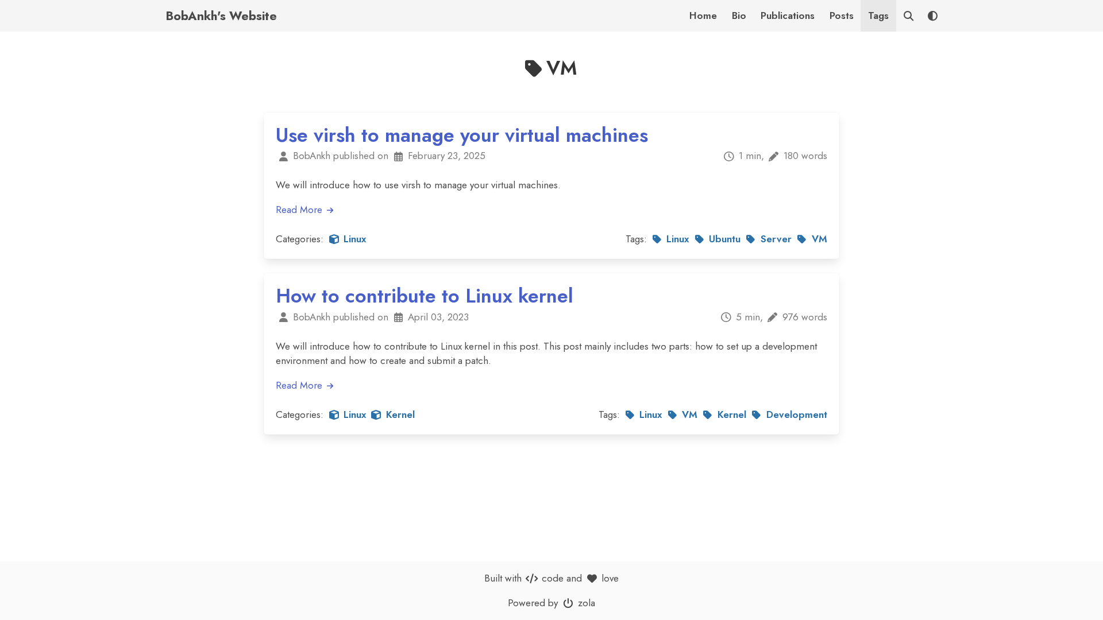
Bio (739, 15)
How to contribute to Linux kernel (424, 296)
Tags (878, 15)
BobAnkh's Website (221, 16)
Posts (842, 15)
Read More (300, 209)
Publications (788, 15)
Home (703, 15)
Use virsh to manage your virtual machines (462, 135)
